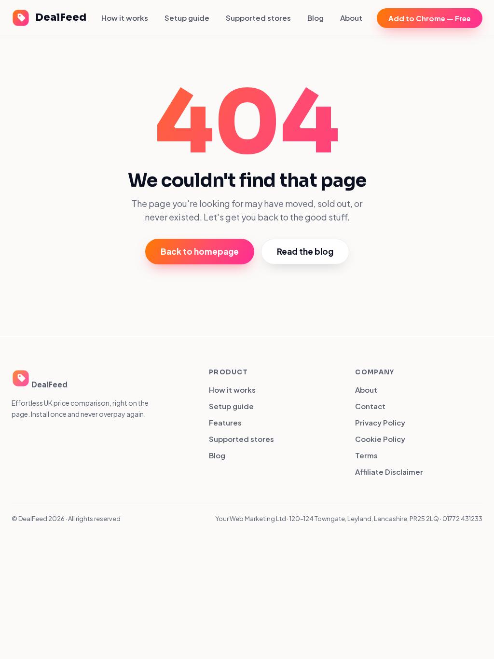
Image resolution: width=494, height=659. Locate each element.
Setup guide (187, 17)
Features (225, 422)
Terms (366, 455)
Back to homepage (200, 251)
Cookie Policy (380, 438)
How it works (124, 17)
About (351, 17)
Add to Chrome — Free (429, 18)
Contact (370, 406)
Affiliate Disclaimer (389, 471)
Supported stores (258, 17)
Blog (315, 17)
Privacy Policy (380, 422)
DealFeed (60, 17)
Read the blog (305, 251)
